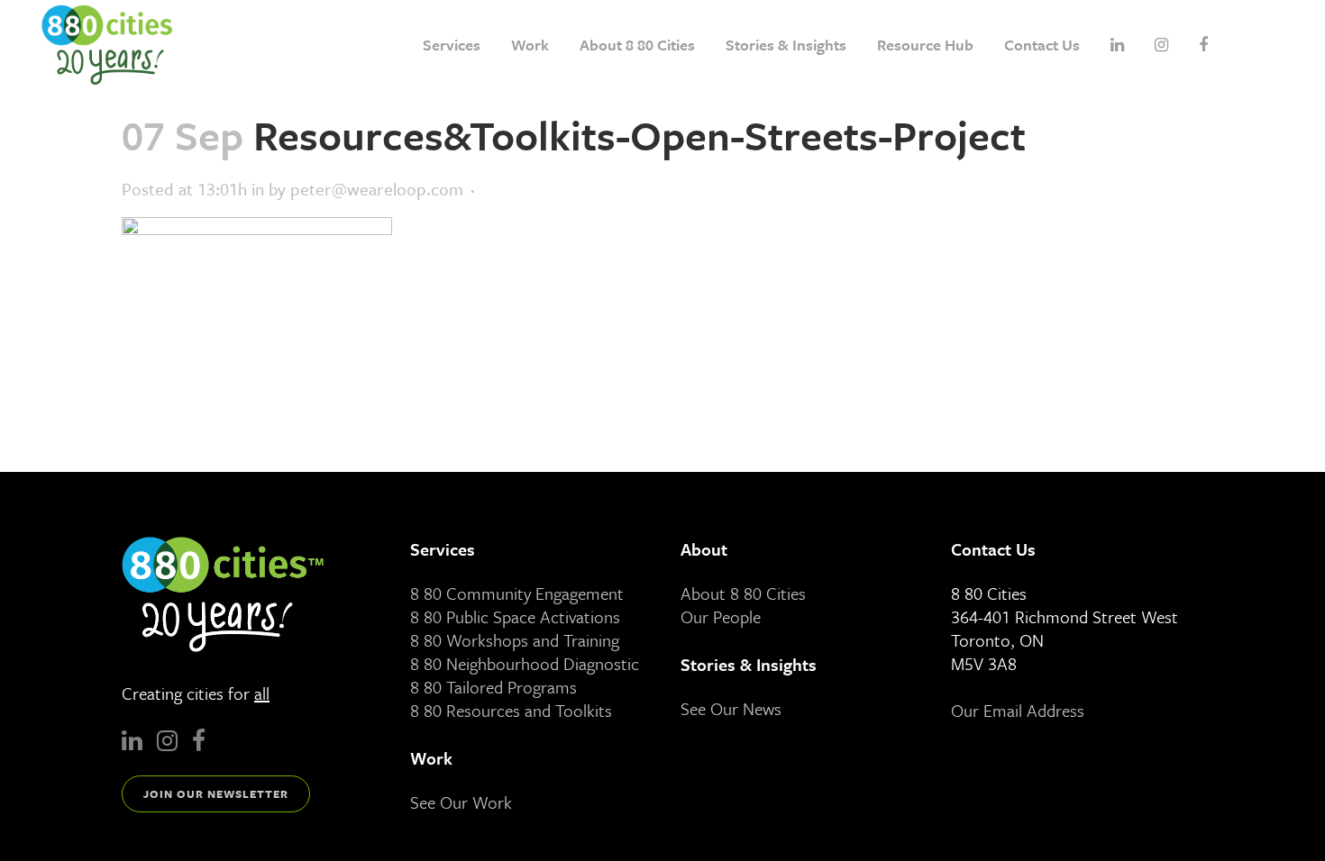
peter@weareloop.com (376, 189)
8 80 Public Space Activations (515, 616)
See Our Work (461, 802)
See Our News (731, 708)
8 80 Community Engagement (517, 593)
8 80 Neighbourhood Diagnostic (524, 663)
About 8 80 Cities (743, 593)
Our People (721, 616)
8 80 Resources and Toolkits (511, 710)
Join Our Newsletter (215, 793)
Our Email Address (1017, 710)
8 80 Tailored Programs (493, 687)
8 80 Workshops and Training (514, 640)
